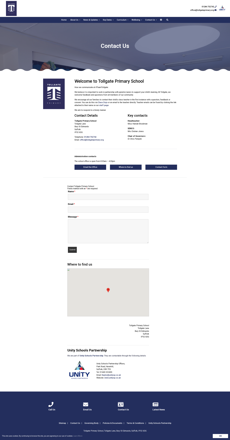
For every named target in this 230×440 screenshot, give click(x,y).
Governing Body (91, 423)
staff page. (104, 105)
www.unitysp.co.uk (112, 378)
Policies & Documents (112, 423)
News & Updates (90, 20)
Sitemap (62, 423)
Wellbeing (136, 20)
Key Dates (107, 20)
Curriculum (121, 20)
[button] (108, 290)
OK (220, 436)
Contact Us (150, 20)
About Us (74, 20)
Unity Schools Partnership (159, 423)
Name (71, 191)
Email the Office (90, 167)
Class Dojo (103, 102)
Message (73, 217)
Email (71, 204)
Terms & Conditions (135, 423)
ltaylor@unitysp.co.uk (111, 375)
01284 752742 (208, 7)
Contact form (161, 167)
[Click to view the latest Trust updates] (222, 8)
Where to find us (126, 167)
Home (63, 20)
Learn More (77, 436)
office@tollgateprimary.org (202, 10)
